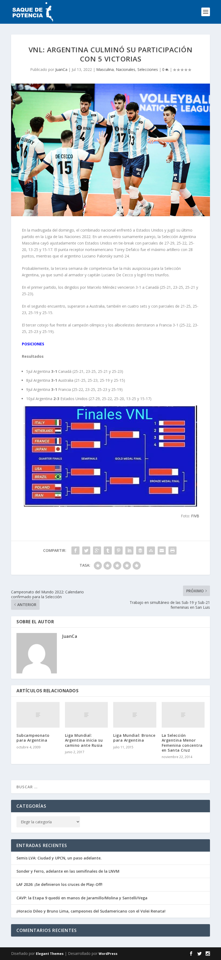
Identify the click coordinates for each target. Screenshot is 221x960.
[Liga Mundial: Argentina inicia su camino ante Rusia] (86, 715)
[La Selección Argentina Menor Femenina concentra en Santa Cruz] (183, 715)
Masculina (105, 69)
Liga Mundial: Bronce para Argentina (134, 738)
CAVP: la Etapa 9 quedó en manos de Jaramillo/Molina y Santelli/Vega (81, 897)
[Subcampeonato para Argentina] (38, 715)
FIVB (195, 515)
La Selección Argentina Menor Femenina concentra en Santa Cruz (182, 743)
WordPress (108, 953)
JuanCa (61, 69)
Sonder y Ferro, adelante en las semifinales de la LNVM (67, 871)
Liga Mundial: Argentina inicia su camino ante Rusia (84, 740)
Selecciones (147, 69)
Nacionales (125, 69)
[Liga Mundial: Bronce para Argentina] (134, 715)
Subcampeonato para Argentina (33, 738)
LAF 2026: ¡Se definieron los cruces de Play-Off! (59, 884)
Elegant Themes (50, 953)
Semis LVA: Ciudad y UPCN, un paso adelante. (59, 858)
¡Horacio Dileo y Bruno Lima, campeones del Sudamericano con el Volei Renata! (90, 911)
